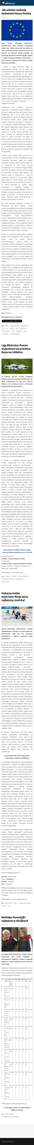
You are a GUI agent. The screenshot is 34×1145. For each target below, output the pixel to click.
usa (8, 905)
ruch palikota (6, 331)
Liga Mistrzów (20, 579)
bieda (6, 325)
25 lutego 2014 (5, 17)
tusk (25, 331)
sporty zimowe (9, 1114)
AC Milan (7, 576)
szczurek (19, 331)
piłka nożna (5, 581)
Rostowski (23, 328)
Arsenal (14, 576)
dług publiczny (15, 325)
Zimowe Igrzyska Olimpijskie (10, 1116)
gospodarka (24, 325)
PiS (3, 328)
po (7, 328)
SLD (13, 331)
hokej (15, 903)
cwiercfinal (8, 903)
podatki (12, 328)
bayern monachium (8, 579)
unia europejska (15, 334)
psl (17, 328)
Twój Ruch (5, 334)
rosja (3, 905)
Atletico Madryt (23, 576)
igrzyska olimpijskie (24, 903)
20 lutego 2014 (5, 604)
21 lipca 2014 (4, 356)
